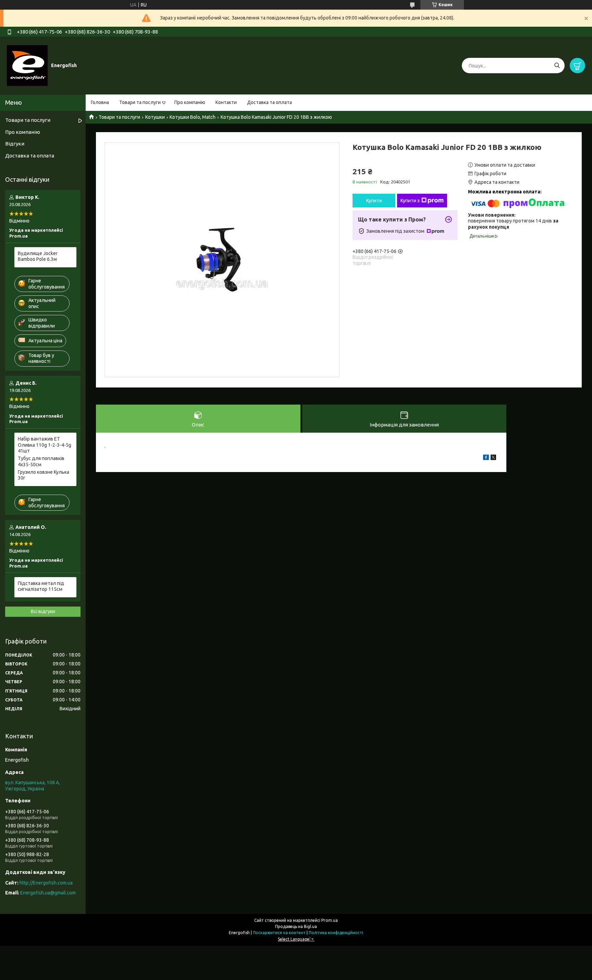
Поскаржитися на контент (279, 932)
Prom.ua (329, 920)
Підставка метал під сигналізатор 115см (41, 586)
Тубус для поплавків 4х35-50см (41, 461)
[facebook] (486, 458)
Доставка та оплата (269, 102)
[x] (493, 458)
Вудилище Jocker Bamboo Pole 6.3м (38, 256)
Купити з (410, 200)
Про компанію (189, 102)
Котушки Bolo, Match (192, 117)
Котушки (155, 117)
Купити (374, 200)
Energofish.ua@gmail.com (48, 892)
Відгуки (14, 144)
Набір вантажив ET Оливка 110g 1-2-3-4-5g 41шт (44, 445)
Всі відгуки (43, 611)
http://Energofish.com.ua (46, 883)
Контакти (226, 102)
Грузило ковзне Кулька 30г (43, 475)
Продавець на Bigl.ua (296, 926)
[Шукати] (557, 65)
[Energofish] (27, 65)
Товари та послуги (140, 102)
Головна (100, 102)
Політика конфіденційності (336, 932)
